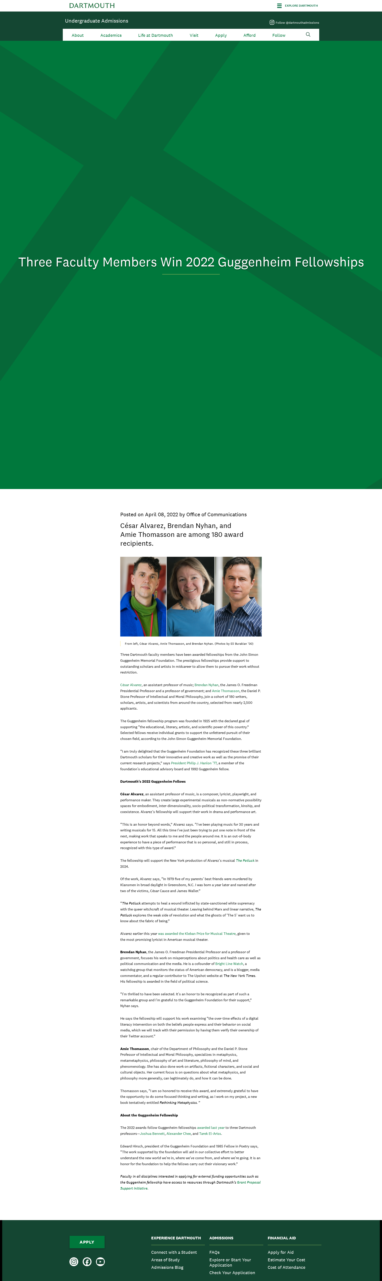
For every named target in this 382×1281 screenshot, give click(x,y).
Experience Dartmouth (176, 1238)
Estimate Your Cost (286, 1260)
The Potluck (245, 860)
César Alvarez (131, 685)
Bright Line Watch (229, 963)
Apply (221, 35)
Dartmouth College (92, 5)
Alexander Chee (178, 1133)
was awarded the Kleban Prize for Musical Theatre (197, 933)
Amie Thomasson (225, 691)
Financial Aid (282, 1238)
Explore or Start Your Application (230, 1262)
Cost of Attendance (286, 1267)
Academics (111, 35)
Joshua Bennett (152, 1133)
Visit (194, 35)
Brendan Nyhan (206, 685)
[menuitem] (178, 1256)
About (78, 35)
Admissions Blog (167, 1267)
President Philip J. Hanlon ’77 (194, 763)
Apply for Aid (281, 1252)
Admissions (221, 1238)
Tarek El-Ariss (210, 1133)
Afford (249, 35)
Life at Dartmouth (155, 35)
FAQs (214, 1252)
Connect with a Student (174, 1252)
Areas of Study (165, 1260)
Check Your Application (232, 1272)
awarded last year (211, 1127)
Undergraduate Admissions (96, 20)
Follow (278, 35)
